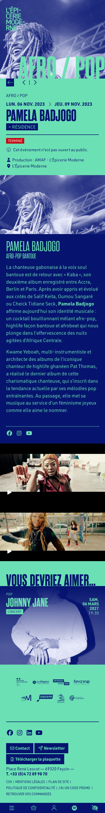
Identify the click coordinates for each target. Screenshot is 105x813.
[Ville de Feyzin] (81, 682)
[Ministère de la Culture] (22, 682)
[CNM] (26, 698)
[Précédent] (10, 82)
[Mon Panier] (33, 808)
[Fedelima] (60, 698)
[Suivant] (35, 82)
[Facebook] (9, 433)
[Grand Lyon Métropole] (61, 682)
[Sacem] (45, 698)
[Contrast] (95, 808)
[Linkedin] (29, 733)
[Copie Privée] (77, 698)
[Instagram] (19, 433)
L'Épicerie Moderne (29, 165)
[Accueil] (15, 17)
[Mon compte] (54, 808)
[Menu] (11, 808)
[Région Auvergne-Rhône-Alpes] (41, 682)
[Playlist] (74, 808)
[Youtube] (29, 433)
